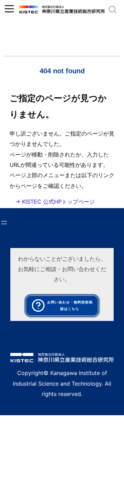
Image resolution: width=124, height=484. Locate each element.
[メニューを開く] (4, 222)
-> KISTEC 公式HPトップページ (55, 201)
